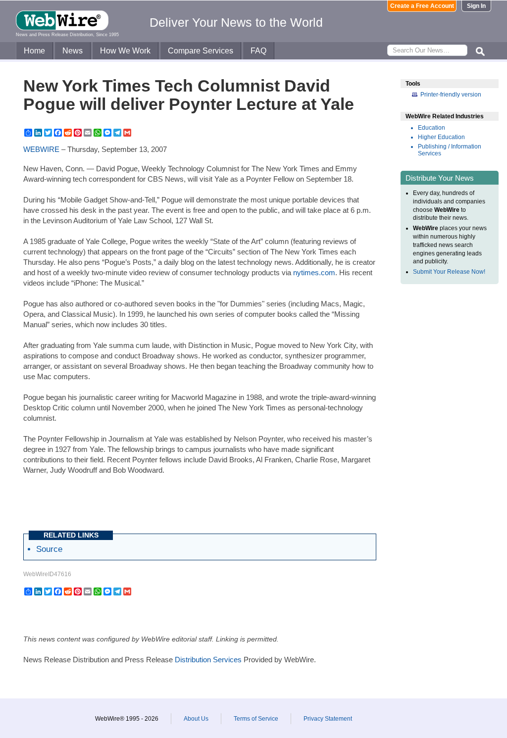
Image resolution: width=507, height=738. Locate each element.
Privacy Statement (328, 718)
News (72, 51)
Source (49, 548)
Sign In (476, 5)
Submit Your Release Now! (449, 271)
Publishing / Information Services (449, 150)
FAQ (258, 51)
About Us (196, 718)
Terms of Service (256, 718)
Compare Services (200, 51)
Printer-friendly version (450, 94)
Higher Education (441, 137)
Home (34, 51)
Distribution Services (208, 659)
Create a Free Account (422, 5)
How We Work (125, 51)
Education (431, 127)
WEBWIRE (41, 149)
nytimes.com (314, 272)
